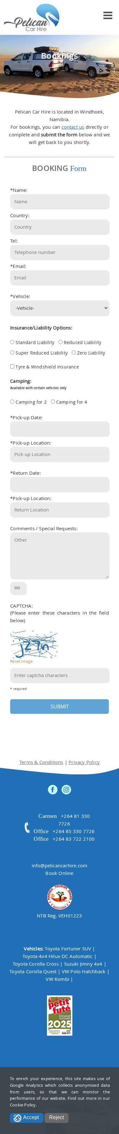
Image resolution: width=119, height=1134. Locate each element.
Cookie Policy (23, 1105)
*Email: (18, 266)
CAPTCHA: (21, 606)
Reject (56, 1117)
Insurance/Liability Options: (41, 327)
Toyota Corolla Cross (36, 964)
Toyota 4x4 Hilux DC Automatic (58, 956)
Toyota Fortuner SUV (68, 948)
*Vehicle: (20, 296)
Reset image (21, 661)
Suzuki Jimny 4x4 (83, 964)
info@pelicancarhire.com (60, 865)
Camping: (38, 384)
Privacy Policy (84, 762)
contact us (73, 127)
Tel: (14, 241)
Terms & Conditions (41, 762)
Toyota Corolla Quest (33, 971)
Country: (20, 215)
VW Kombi (57, 979)
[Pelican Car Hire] (31, 18)
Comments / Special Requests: (44, 528)
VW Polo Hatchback (83, 971)
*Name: (18, 190)
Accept (31, 1117)
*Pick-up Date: (26, 417)
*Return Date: (25, 473)
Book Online (59, 873)
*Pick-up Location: (30, 443)
